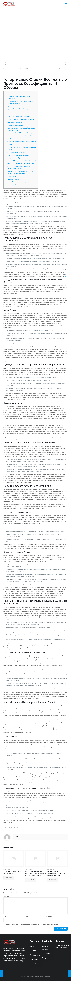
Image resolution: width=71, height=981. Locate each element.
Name (5, 917)
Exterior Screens (35, 964)
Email (27, 917)
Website (49, 917)
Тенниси (9, 144)
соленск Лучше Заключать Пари (16, 152)
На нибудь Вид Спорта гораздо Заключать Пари (20, 119)
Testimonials (34, 959)
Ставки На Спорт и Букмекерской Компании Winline (21, 142)
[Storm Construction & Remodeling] (9, 4)
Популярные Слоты (12, 185)
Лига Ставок (10, 139)
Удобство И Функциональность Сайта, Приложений (21, 161)
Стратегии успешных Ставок (15, 125)
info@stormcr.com (62, 945)
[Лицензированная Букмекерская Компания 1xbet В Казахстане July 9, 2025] (1, 973)
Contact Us (46, 953)
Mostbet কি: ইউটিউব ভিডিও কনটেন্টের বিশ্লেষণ (12, 872)
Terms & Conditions (46, 947)
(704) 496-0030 (61, 948)
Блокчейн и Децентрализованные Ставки (18, 117)
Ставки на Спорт (12, 176)
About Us (33, 951)
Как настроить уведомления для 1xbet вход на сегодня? (56, 873)
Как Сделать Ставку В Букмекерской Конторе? (20, 133)
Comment (7, 896)
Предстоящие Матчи (13, 114)
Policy (44, 958)
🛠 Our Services (35, 955)
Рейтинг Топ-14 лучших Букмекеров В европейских (21, 182)
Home (32, 946)
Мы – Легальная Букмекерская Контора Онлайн (20, 136)
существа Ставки (12, 106)
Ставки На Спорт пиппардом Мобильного (18, 155)
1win (65, 276)
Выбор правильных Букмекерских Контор (18, 158)
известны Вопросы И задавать (15, 122)
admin (15, 69)
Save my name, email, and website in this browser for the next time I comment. (32, 924)
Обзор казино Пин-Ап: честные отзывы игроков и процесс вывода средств (35, 873)
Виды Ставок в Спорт (13, 179)
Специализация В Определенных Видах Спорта (20, 164)
